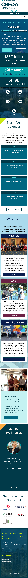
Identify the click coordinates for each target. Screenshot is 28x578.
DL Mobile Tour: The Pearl (14, 181)
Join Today (5, 564)
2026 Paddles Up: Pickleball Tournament (14, 197)
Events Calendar (6, 561)
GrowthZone (16, 573)
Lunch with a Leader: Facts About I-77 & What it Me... (14, 151)
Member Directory (7, 559)
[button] (11, 487)
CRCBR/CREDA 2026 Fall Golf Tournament (14, 166)
